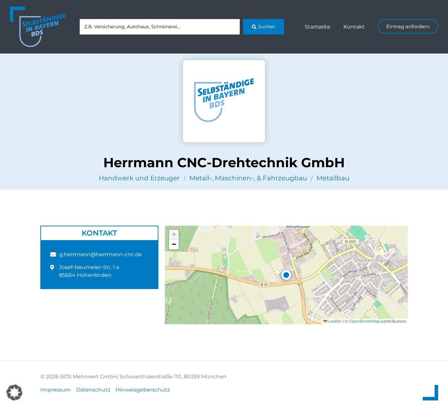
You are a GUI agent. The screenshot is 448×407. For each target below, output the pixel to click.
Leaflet (334, 321)
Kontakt (354, 27)
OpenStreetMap (364, 321)
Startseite (317, 27)
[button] (286, 275)
